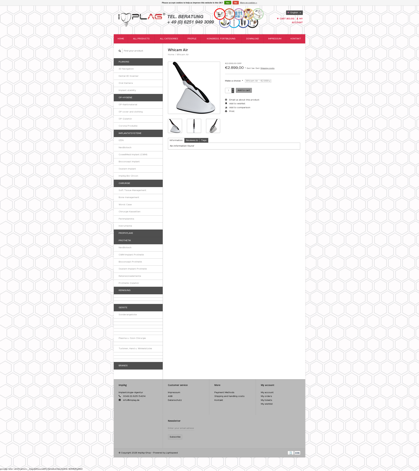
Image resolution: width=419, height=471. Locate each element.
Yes (227, 3)
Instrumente (125, 226)
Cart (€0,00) (287, 18)
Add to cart (244, 90)
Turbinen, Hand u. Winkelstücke (135, 348)
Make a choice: (234, 81)
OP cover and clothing (131, 111)
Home (121, 38)
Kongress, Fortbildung (221, 38)
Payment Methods (224, 392)
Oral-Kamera (126, 83)
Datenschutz (175, 400)
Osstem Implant (127, 169)
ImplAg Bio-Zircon (128, 176)
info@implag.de (131, 400)
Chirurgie (124, 183)
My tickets (266, 400)
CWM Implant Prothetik (131, 254)
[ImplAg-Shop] (191, 17)
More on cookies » (248, 3)
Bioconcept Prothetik (130, 262)
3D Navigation (126, 69)
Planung (124, 61)
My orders (266, 396)
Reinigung (124, 290)
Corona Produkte (128, 126)
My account (267, 392)
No (235, 3)
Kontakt (296, 38)
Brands (123, 365)
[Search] (119, 51)
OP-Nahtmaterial (128, 104)
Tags (204, 140)
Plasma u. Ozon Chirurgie (132, 338)
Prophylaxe (126, 233)
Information (176, 140)
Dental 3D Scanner (129, 76)
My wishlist (267, 404)
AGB (170, 396)
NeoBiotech (125, 147)
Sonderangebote (128, 314)
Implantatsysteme (130, 133)
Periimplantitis (126, 219)
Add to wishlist (237, 103)
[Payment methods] (291, 452)
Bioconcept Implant (129, 161)
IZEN (121, 140)
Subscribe (175, 437)
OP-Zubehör (125, 119)
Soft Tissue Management (132, 190)
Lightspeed (172, 453)
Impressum (274, 38)
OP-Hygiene (125, 97)
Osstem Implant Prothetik (133, 269)
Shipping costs (267, 68)
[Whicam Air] (194, 88)
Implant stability (127, 90)
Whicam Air (183, 54)
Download (252, 38)
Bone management (129, 197)
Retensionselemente (130, 276)
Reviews (192, 140)
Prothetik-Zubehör (129, 283)
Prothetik (125, 240)
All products (141, 38)
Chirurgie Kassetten (129, 211)
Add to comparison (239, 107)
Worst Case (125, 204)
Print (232, 111)
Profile (192, 38)
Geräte (123, 307)
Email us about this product (244, 100)
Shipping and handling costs (229, 396)
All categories (169, 38)
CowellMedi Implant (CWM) (133, 154)
